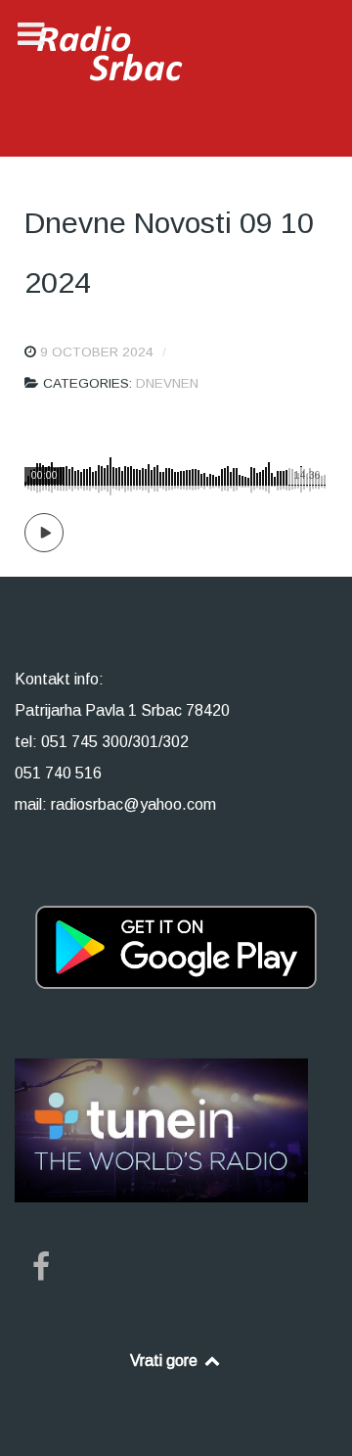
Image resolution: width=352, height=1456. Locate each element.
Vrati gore (165, 1360)
